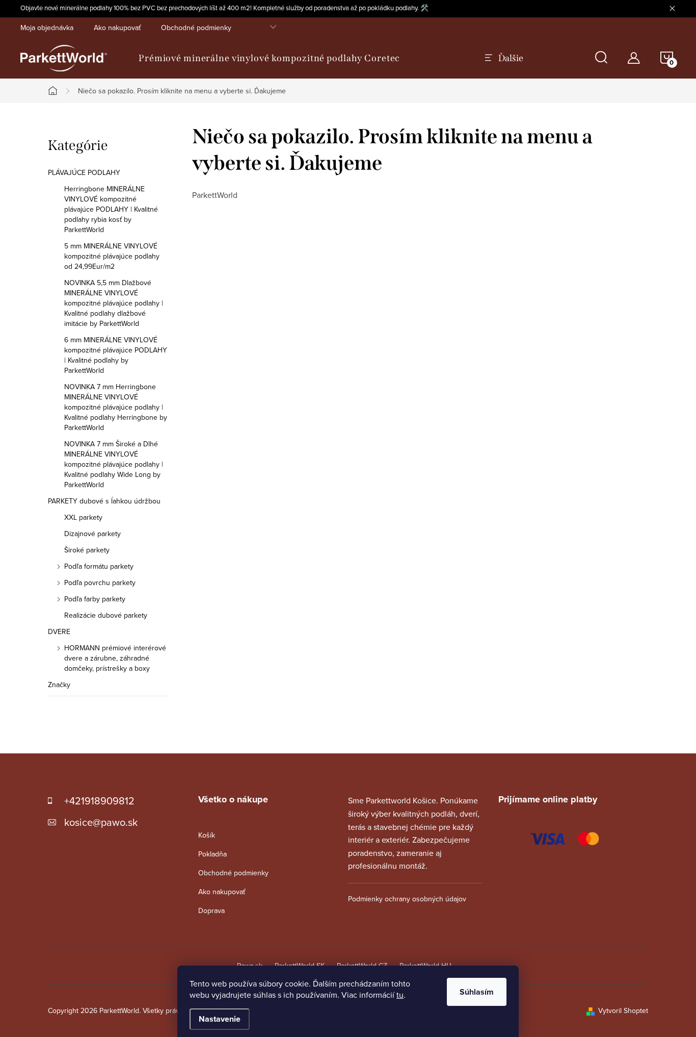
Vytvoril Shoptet (623, 1010)
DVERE (59, 631)
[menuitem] (269, 58)
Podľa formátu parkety (98, 566)
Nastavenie (219, 1019)
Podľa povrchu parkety (100, 582)
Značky (59, 684)
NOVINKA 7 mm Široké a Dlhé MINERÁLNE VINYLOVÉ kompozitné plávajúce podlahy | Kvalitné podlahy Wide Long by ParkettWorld (113, 464)
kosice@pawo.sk (101, 822)
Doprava (211, 910)
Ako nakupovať (117, 27)
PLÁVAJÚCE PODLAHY (84, 172)
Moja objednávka (46, 27)
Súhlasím (477, 992)
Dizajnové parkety (92, 533)
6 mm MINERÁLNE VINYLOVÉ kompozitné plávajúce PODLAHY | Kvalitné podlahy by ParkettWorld (115, 355)
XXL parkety (83, 517)
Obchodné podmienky (196, 27)
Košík (206, 835)
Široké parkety (87, 550)
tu (400, 994)
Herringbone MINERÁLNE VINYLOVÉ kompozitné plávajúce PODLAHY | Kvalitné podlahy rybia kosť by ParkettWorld (111, 209)
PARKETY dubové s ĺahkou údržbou (104, 501)
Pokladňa (212, 853)
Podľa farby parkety (94, 599)
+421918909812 (99, 800)
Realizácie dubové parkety (105, 615)
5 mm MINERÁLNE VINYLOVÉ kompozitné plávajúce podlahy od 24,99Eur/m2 (111, 256)
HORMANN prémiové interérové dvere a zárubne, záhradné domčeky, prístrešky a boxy (115, 658)
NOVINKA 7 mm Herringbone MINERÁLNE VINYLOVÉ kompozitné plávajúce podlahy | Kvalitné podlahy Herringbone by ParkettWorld (115, 407)
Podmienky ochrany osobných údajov (407, 898)
